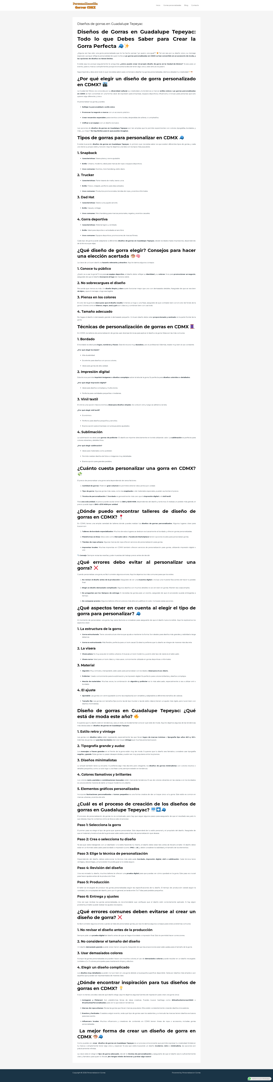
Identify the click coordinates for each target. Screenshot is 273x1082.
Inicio (158, 5)
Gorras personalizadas (172, 5)
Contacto (195, 5)
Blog (186, 5)
